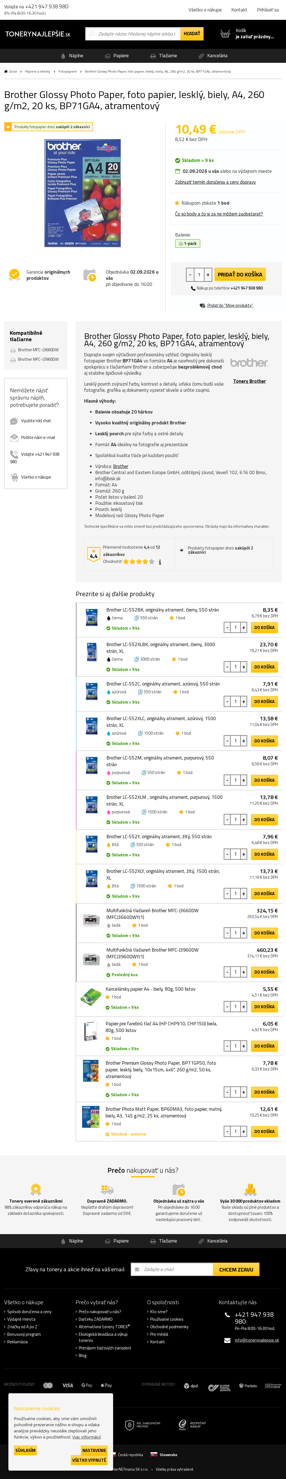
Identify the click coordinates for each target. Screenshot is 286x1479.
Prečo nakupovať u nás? (100, 1312)
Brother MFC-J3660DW (38, 350)
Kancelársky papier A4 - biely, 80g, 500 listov (151, 989)
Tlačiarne (167, 55)
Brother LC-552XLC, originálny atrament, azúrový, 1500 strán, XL (161, 722)
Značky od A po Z (22, 1327)
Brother (120, 466)
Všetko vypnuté (89, 1460)
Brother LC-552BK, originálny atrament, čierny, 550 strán (162, 609)
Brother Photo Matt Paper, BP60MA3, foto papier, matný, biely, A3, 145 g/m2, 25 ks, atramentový (164, 1112)
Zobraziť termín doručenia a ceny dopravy (215, 182)
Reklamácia (17, 1342)
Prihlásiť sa (268, 9)
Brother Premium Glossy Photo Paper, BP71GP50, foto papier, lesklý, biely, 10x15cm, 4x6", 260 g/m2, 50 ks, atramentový (161, 1069)
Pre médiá (159, 1334)
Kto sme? (159, 1312)
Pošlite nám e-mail (38, 437)
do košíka (264, 627)
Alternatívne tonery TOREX (104, 1327)
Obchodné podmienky (169, 1327)
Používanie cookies (166, 1319)
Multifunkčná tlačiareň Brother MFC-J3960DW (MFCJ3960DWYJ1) (152, 953)
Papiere (120, 55)
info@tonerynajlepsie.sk (257, 1340)
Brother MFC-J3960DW (38, 359)
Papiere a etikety (37, 71)
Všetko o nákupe (205, 9)
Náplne (75, 55)
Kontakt (239, 9)
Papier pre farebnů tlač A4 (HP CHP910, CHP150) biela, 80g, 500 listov (162, 1027)
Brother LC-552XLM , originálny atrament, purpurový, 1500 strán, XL (164, 800)
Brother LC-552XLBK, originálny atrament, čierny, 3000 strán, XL (160, 648)
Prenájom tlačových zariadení (105, 1348)
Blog (82, 1356)
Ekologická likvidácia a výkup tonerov (103, 1337)
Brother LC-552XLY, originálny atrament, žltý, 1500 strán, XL (163, 874)
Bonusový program (24, 1334)
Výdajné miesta (21, 1319)
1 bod (180, 618)
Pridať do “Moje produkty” (230, 305)
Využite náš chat (36, 420)
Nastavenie (94, 1450)
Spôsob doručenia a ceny (29, 1312)
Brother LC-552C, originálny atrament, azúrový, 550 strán (163, 683)
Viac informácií (86, 1437)
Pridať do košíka (240, 274)
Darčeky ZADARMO (96, 1319)
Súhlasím (25, 1450)
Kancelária (217, 55)
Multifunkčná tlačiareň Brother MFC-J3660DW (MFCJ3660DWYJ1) (152, 914)
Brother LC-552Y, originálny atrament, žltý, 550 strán (159, 836)
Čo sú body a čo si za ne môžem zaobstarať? (219, 214)
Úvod (13, 71)
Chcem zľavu (236, 1269)
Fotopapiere (68, 71)
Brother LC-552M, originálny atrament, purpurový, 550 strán (160, 761)
